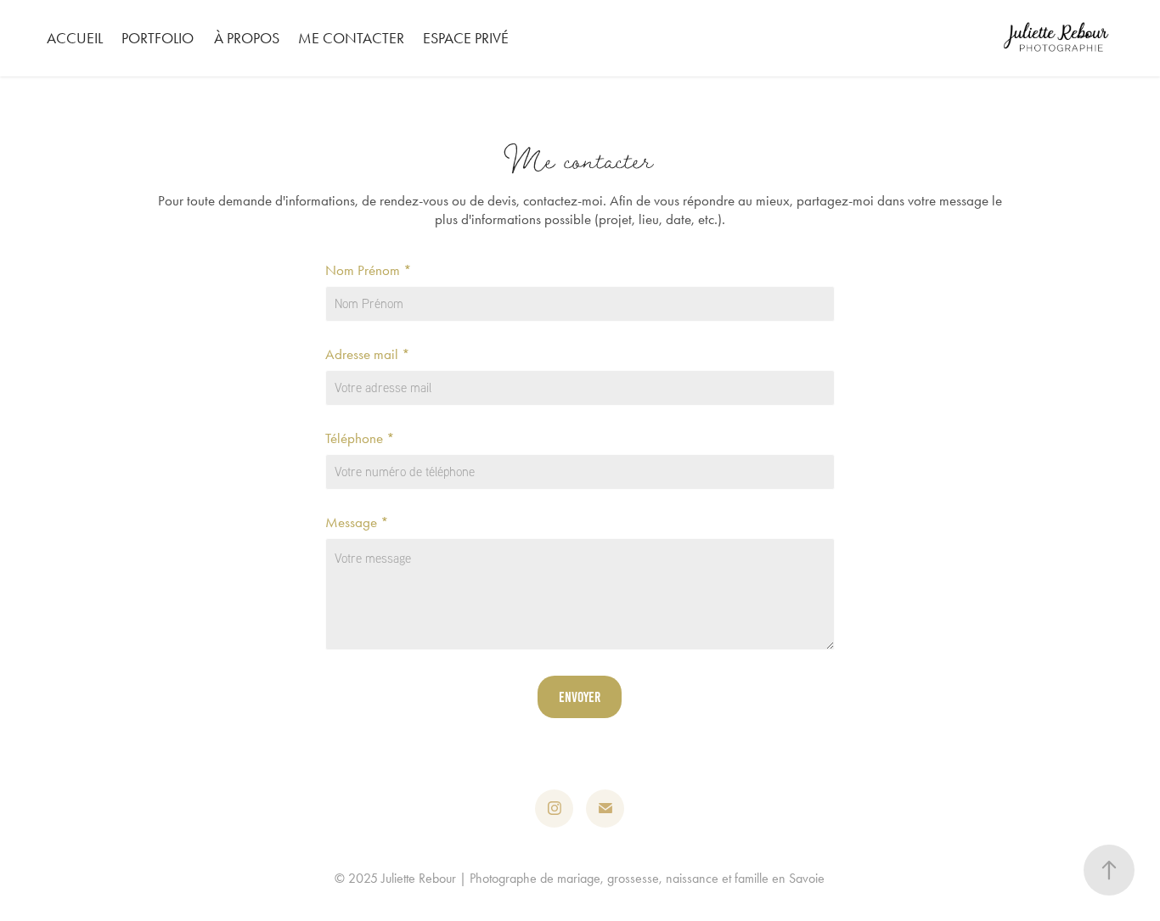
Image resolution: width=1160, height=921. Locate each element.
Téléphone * (360, 438)
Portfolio (157, 38)
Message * (357, 522)
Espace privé (466, 38)
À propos (246, 38)
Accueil (75, 38)
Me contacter (351, 38)
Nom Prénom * (368, 270)
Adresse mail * (367, 354)
